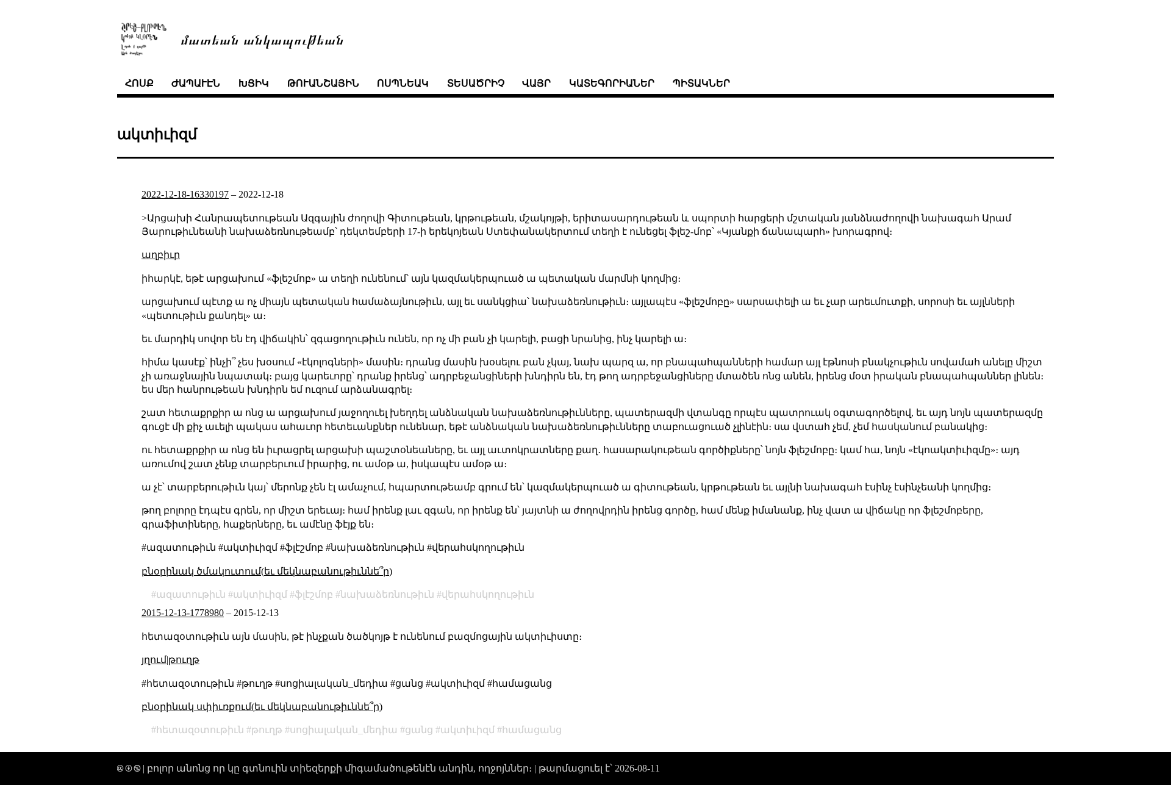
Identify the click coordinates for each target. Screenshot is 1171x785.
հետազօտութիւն (200, 730)
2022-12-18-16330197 (185, 194)
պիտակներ (701, 83)
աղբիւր (160, 254)
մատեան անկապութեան (262, 39)
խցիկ (253, 83)
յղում (154, 659)
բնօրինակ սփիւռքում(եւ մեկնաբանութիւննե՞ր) (261, 706)
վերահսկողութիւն (488, 594)
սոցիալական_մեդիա (344, 730)
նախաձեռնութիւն (387, 594)
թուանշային (323, 83)
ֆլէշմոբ (314, 594)
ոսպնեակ (403, 83)
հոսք (139, 83)
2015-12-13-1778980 (182, 613)
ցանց (419, 730)
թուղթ (183, 659)
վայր (536, 83)
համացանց (532, 730)
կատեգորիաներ (611, 83)
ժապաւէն (195, 83)
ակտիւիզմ (260, 594)
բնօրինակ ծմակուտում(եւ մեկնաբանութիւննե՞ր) (266, 571)
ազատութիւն (191, 594)
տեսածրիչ (475, 83)
